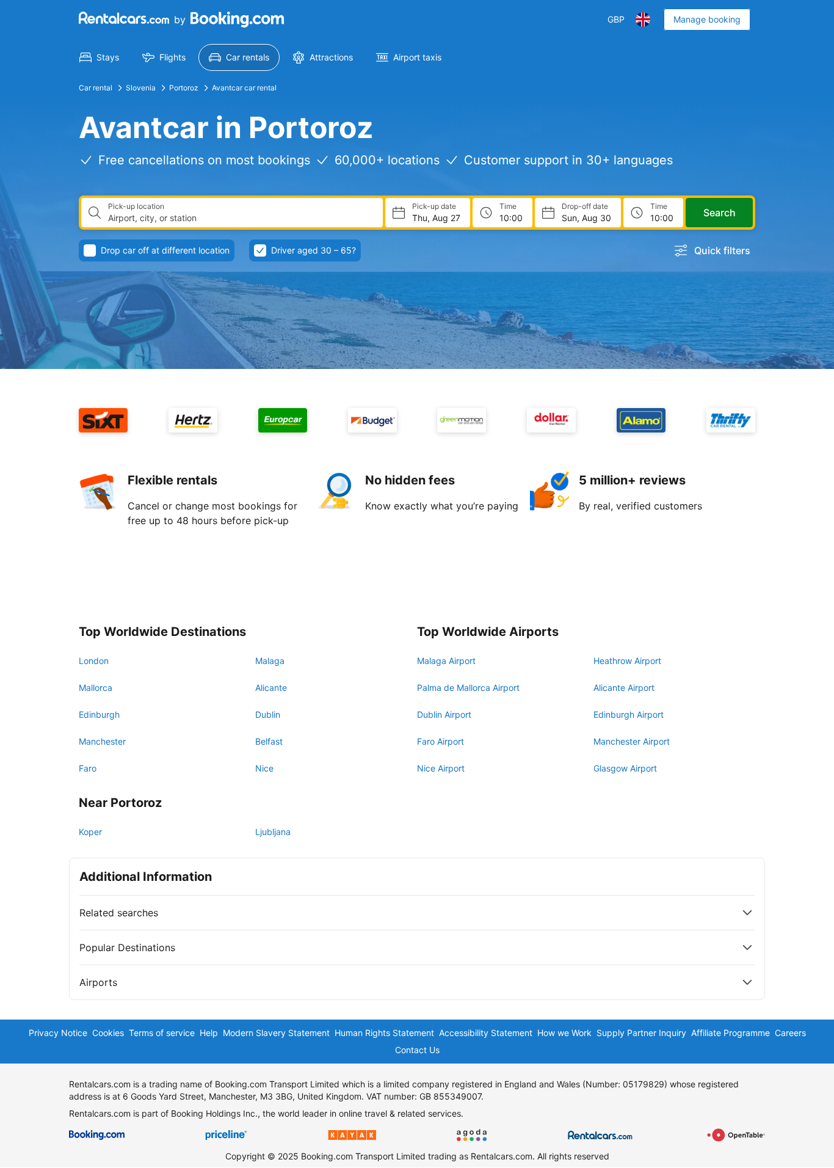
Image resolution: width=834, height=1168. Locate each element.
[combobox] (240, 218)
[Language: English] (643, 20)
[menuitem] (99, 57)
